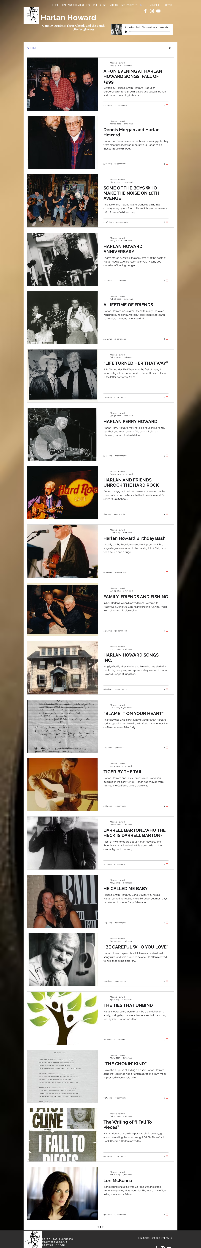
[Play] (126, 31)
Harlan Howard (68, 17)
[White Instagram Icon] (152, 11)
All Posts (31, 48)
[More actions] (168, 64)
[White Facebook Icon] (145, 11)
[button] (170, 48)
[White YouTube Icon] (158, 11)
